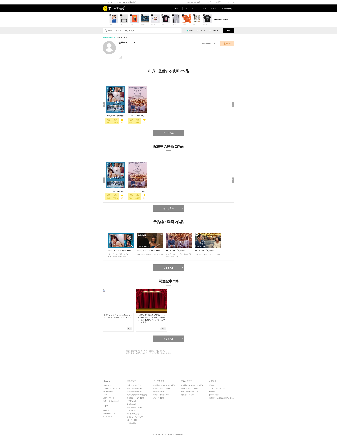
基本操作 (106, 410)
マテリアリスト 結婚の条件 (115, 116)
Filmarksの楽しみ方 (193, 2)
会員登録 (219, 2)
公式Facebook (108, 392)
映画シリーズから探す (135, 417)
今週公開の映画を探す (135, 392)
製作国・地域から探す (135, 407)
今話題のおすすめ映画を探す (137, 395)
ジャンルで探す (132, 410)
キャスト (202, 30)
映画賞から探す (132, 401)
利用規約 (212, 392)
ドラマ (188, 8)
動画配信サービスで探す (135, 398)
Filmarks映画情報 (109, 37)
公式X (105, 395)
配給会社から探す (133, 414)
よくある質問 (107, 417)
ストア (213, 8)
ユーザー (215, 30)
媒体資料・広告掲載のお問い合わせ (221, 398)
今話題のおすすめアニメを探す (192, 385)
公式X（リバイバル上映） (112, 401)
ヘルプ (208, 2)
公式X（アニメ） (109, 398)
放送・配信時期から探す (190, 392)
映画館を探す (131, 423)
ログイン (231, 2)
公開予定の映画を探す (135, 388)
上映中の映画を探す (134, 385)
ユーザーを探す (226, 8)
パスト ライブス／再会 (138, 116)
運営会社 (212, 385)
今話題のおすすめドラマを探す (164, 385)
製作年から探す (132, 404)
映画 (176, 8)
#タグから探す (132, 420)
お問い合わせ (214, 395)
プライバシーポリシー (217, 388)
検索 (228, 30)
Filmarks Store (108, 385)
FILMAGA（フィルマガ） (112, 388)
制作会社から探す (187, 395)
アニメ (202, 8)
